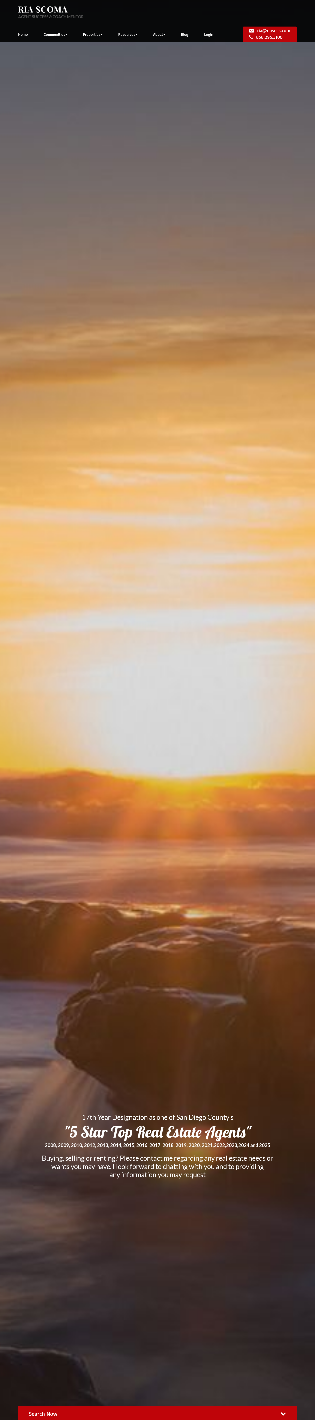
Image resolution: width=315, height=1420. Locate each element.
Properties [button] (91, 34)
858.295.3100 (269, 37)
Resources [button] (126, 34)
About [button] (158, 34)
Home (23, 34)
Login (208, 34)
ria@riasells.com (273, 30)
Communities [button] (54, 34)
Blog (184, 34)
